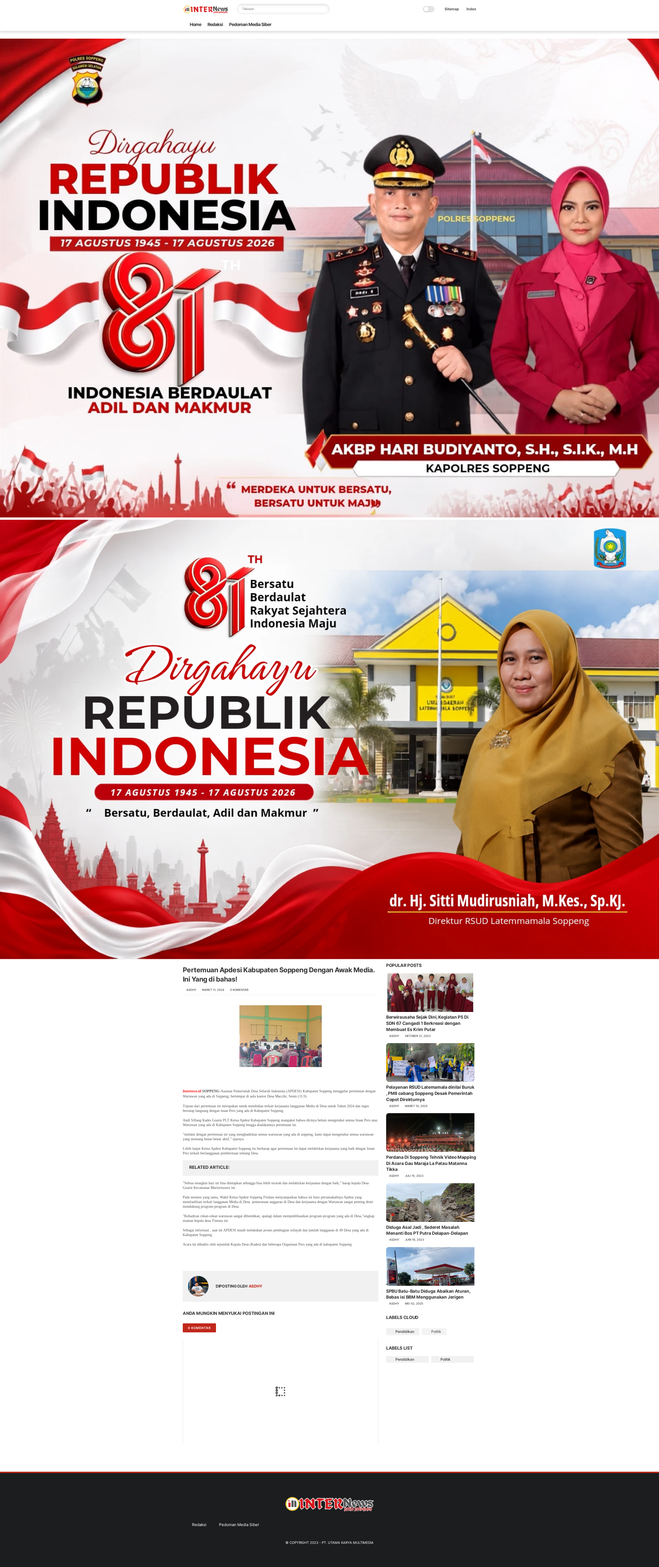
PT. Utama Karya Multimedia (348, 1542)
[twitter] (440, 24)
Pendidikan (404, 1331)
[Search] (324, 9)
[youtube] (473, 24)
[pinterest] (456, 24)
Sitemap (452, 9)
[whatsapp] (448, 24)
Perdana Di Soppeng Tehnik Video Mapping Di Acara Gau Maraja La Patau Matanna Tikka (431, 1163)
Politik (435, 1331)
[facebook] (432, 24)
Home (195, 24)
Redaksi (215, 24)
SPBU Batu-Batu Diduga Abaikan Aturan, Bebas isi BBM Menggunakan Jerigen (428, 1294)
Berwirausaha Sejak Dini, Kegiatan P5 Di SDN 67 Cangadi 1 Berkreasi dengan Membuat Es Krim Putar (427, 1023)
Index (471, 9)
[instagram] (465, 24)
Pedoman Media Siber (250, 24)
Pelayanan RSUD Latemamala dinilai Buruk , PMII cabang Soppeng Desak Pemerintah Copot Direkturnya (430, 1093)
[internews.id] (206, 12)
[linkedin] (228, 1257)
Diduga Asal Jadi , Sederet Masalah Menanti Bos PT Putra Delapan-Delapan (427, 1230)
